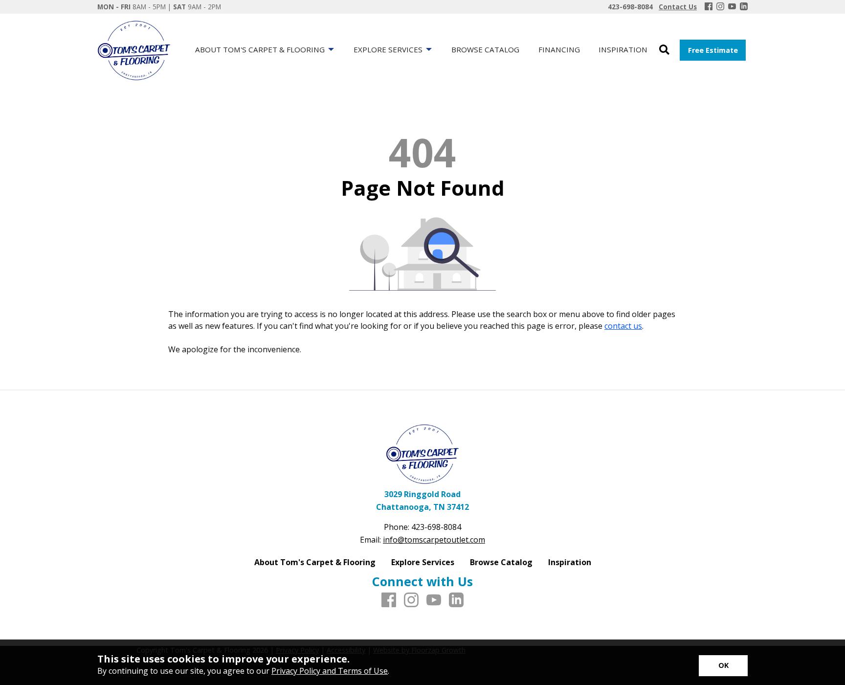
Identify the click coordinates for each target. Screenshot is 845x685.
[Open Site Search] (664, 50)
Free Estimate (713, 50)
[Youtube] (732, 6)
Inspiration (569, 562)
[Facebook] (708, 6)
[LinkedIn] (744, 6)
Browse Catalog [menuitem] (485, 49)
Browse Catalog (501, 562)
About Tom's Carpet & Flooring (315, 562)
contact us (623, 325)
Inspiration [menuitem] (623, 49)
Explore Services (422, 562)
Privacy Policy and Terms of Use (329, 670)
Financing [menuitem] (559, 49)
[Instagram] (720, 6)
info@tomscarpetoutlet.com (434, 539)
